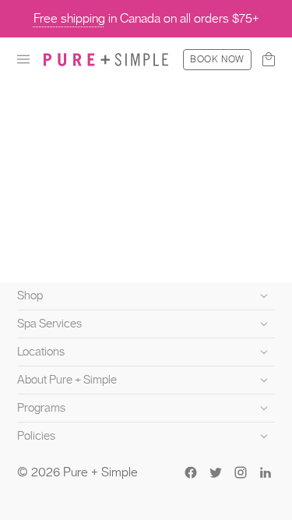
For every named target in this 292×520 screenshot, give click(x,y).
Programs (41, 408)
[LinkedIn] (265, 472)
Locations (41, 352)
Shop (30, 295)
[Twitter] (215, 472)
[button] (23, 59)
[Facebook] (190, 472)
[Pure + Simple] (106, 59)
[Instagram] (240, 472)
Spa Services (49, 324)
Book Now (217, 59)
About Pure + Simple (67, 380)
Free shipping (69, 18)
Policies (36, 436)
